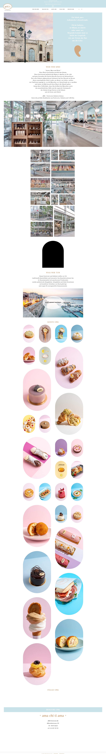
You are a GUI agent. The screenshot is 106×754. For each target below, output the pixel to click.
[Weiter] (81, 303)
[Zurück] (24, 303)
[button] (62, 266)
